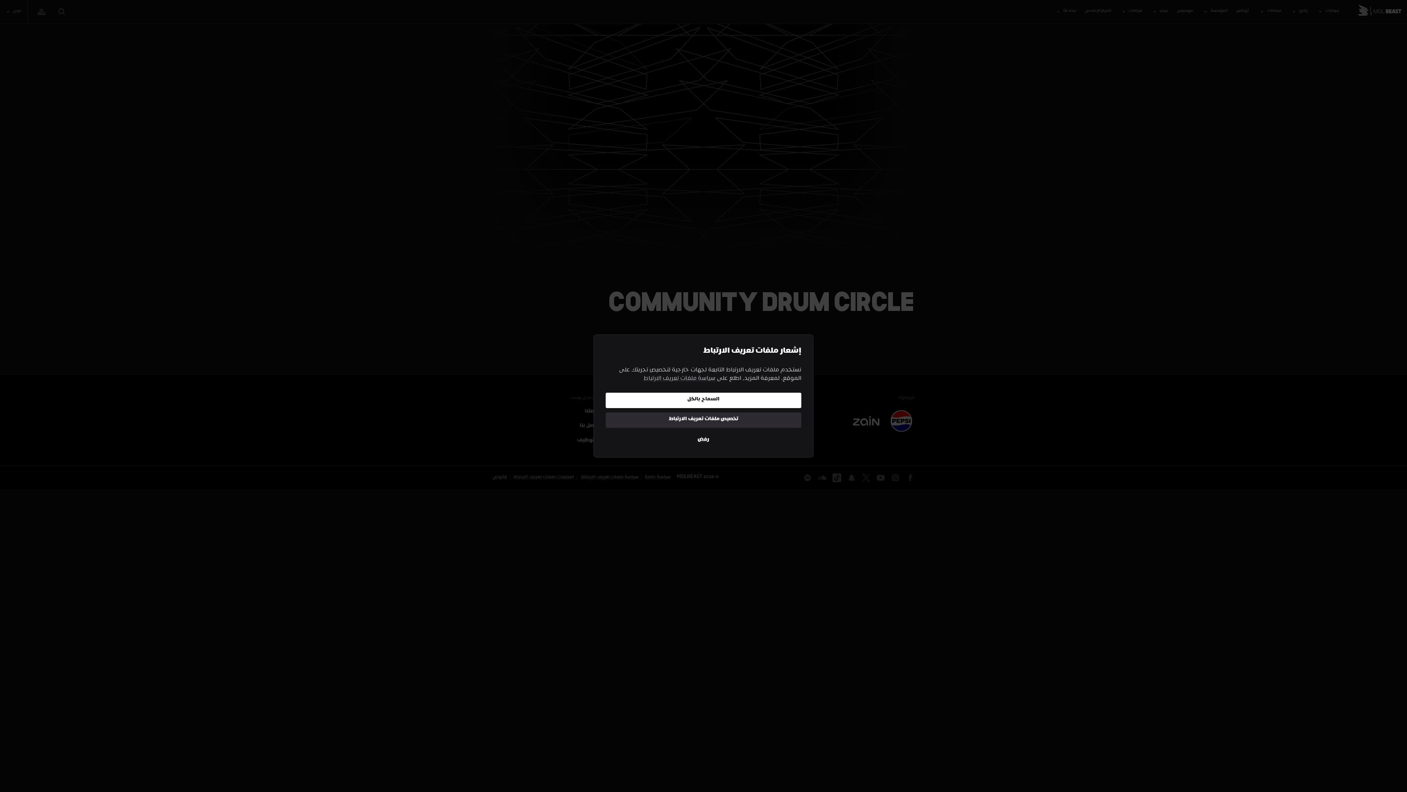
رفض (703, 440)
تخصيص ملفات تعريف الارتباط (703, 420)
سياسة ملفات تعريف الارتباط (679, 379)
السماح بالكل (703, 400)
